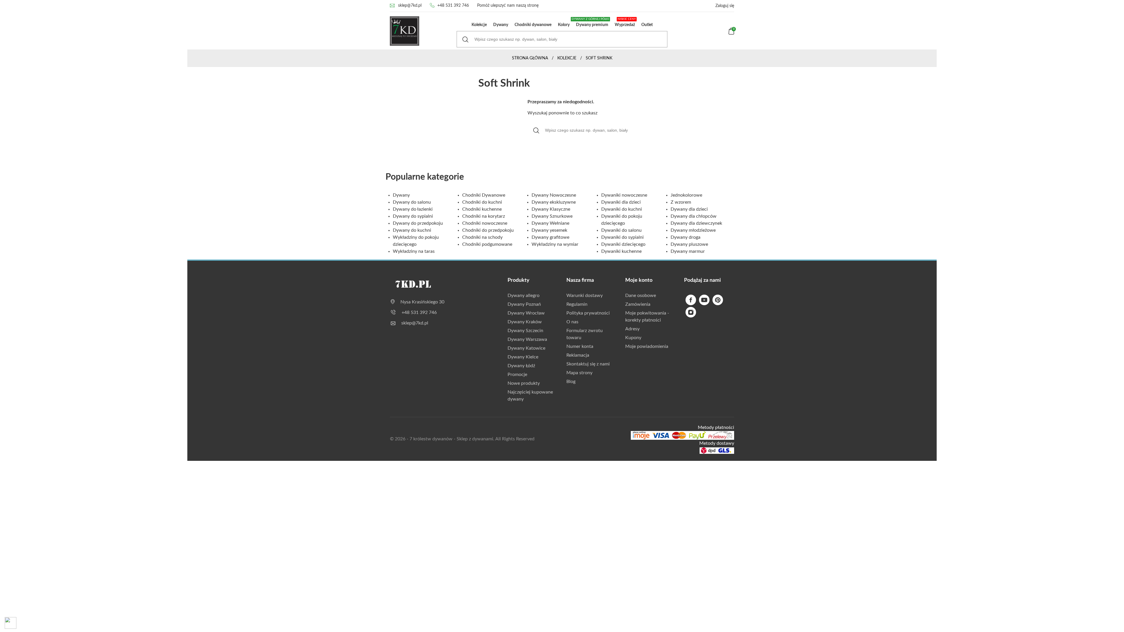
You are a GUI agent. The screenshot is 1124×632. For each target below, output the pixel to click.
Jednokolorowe (686, 195)
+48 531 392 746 (453, 6)
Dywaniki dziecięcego (623, 244)
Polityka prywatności (588, 313)
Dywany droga (685, 237)
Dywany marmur (688, 251)
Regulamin (576, 304)
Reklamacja (577, 355)
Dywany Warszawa (527, 339)
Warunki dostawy (584, 295)
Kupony (633, 337)
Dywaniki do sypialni (622, 237)
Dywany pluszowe (689, 244)
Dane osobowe (640, 295)
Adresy (632, 329)
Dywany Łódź (521, 365)
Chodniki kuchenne (482, 209)
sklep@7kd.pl (410, 6)
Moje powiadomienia (646, 346)
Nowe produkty (524, 383)
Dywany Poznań (524, 304)
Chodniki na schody (482, 237)
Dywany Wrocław (526, 313)
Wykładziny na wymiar (555, 244)
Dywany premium (591, 22)
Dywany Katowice (526, 348)
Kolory (564, 25)
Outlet (647, 25)
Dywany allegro (523, 295)
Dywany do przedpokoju (418, 223)
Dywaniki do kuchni (621, 209)
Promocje (517, 374)
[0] (731, 33)
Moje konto (638, 280)
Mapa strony (579, 372)
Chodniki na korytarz (483, 216)
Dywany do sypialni (413, 216)
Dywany (500, 25)
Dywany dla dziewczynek (696, 223)
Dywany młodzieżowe (693, 230)
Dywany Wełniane (550, 223)
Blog (570, 381)
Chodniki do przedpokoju (488, 230)
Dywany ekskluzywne (554, 202)
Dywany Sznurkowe (552, 216)
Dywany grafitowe (550, 237)
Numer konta (579, 346)
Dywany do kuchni (412, 230)
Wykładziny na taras (414, 251)
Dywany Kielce (523, 357)
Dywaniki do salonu (621, 230)
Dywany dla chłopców (694, 216)
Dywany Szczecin (525, 330)
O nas (572, 322)
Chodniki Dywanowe (483, 195)
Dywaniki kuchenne (621, 251)
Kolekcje (479, 25)
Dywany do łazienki (413, 209)
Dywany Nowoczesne (554, 195)
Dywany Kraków (525, 322)
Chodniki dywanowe (533, 25)
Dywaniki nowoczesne (624, 195)
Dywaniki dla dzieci (621, 202)
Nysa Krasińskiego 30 (422, 302)
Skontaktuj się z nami (588, 364)
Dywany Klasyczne (551, 209)
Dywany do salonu (412, 202)
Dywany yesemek (549, 230)
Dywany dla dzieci (689, 209)
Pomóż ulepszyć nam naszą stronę (508, 6)
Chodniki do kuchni (482, 202)
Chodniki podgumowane (487, 244)
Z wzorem (681, 202)
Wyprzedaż (625, 22)
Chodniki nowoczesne (484, 223)
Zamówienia (637, 304)
